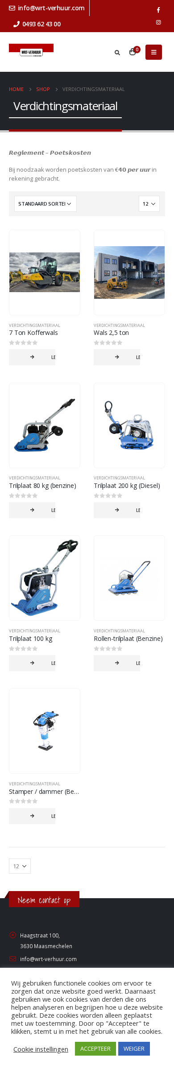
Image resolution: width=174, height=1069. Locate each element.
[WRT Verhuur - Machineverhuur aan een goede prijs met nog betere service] (31, 52)
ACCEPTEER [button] (95, 1048)
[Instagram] (158, 22)
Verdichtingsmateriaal (34, 325)
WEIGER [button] (134, 1048)
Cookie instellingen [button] (40, 1049)
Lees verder (53, 357)
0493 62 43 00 (41, 24)
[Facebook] (158, 10)
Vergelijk (65, 245)
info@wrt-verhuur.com (51, 8)
